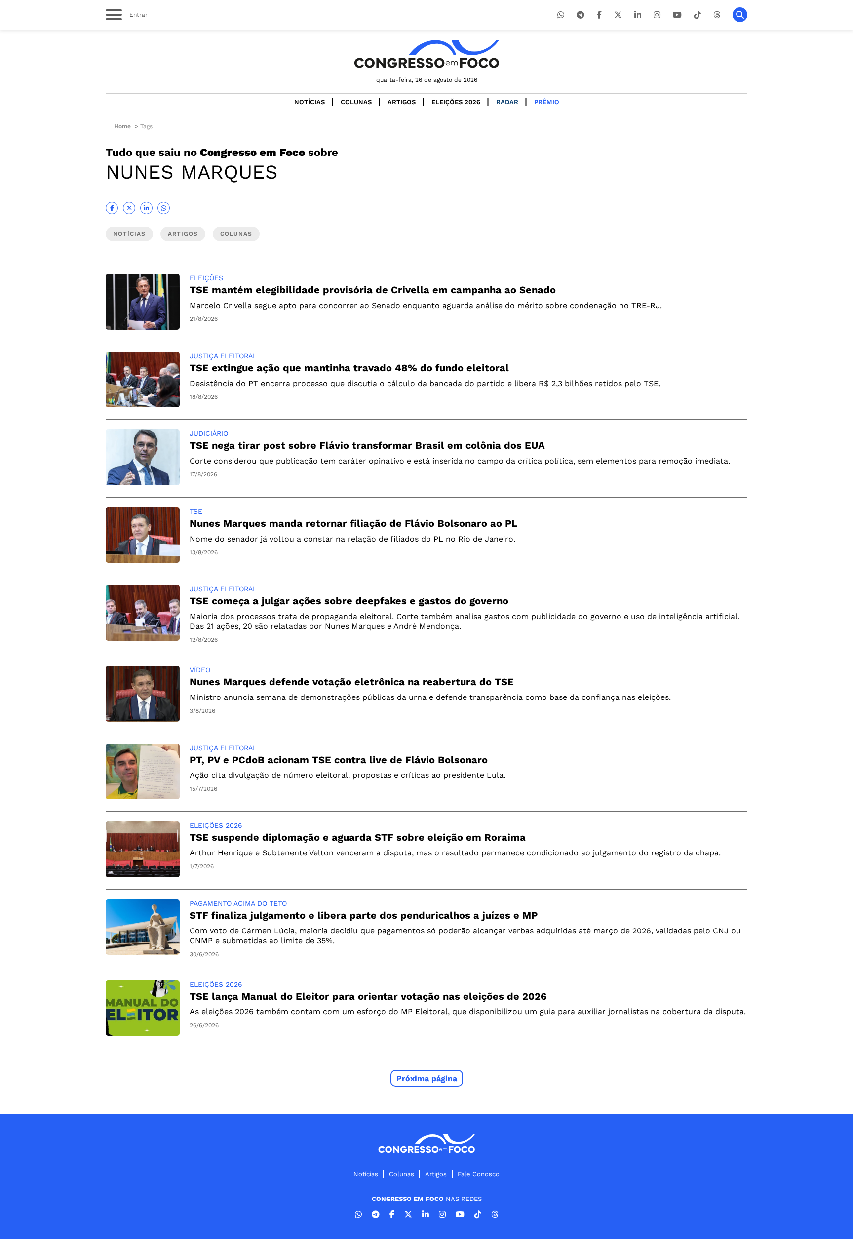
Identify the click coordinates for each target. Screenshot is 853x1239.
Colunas (356, 102)
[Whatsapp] (560, 15)
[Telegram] (580, 15)
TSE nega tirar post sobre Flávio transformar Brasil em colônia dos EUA (367, 445)
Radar (507, 102)
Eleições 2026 (455, 102)
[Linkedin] (637, 15)
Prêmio (546, 102)
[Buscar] (740, 14)
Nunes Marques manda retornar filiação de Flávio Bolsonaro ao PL (353, 523)
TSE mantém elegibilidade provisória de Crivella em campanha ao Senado (373, 290)
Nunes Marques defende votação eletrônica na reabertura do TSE (352, 682)
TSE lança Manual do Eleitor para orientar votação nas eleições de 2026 (368, 996)
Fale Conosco (479, 1174)
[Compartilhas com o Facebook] (112, 208)
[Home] (426, 54)
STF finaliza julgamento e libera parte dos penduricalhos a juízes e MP (364, 915)
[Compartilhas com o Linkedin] (146, 208)
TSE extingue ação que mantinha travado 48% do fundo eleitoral (349, 368)
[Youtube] (677, 15)
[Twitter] (618, 15)
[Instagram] (657, 15)
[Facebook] (599, 15)
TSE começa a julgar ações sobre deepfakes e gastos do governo (349, 601)
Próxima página (426, 1078)
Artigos (402, 102)
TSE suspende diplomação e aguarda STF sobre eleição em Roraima (358, 837)
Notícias (309, 102)
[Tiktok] (697, 15)
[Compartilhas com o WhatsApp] (163, 208)
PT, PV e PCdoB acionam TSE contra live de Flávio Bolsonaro (339, 760)
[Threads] (716, 15)
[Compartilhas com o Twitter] (129, 208)
